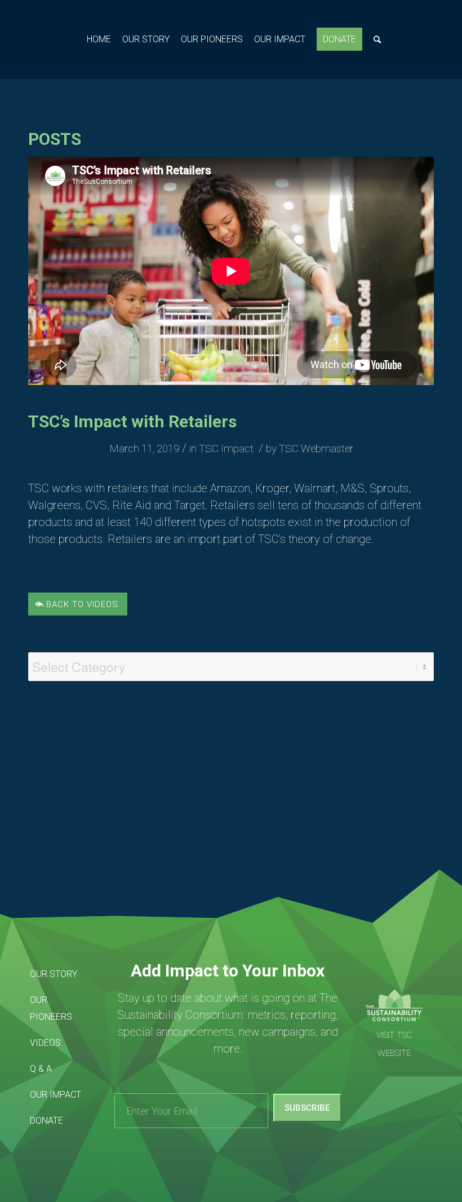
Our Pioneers (51, 1008)
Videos (45, 1042)
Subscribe (307, 1108)
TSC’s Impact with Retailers (132, 421)
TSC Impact (226, 449)
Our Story (53, 974)
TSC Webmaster (316, 449)
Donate (46, 1120)
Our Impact (55, 1094)
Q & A (41, 1068)
